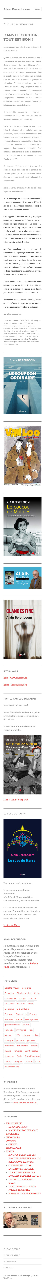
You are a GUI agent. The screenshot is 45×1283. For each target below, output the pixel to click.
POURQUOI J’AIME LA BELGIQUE (24, 1193)
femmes (8, 1019)
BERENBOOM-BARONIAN (21, 1162)
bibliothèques (17, 323)
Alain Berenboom (17, 9)
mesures (7, 334)
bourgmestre (9, 326)
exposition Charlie (11, 328)
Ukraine (28, 1061)
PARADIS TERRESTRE (19, 1190)
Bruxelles (9, 993)
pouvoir (31, 1040)
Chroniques (36, 321)
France (19, 1019)
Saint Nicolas (31, 1051)
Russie (7, 1051)
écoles (31, 326)
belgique (26, 988)
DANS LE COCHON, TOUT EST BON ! (21, 37)
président (9, 1045)
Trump (7, 1061)
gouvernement (12, 1024)
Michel (14, 334)
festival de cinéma (26, 328)
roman (34, 1045)
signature (9, 1056)
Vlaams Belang (11, 1066)
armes (8, 323)
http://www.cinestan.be (15, 678)
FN (36, 328)
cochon (25, 326)
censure (18, 326)
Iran (31, 1030)
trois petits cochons (18, 342)
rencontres (22, 1045)
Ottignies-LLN (33, 334)
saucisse (16, 339)
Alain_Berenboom (11, 321)
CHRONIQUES (13, 1137)
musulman (22, 334)
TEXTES (10, 1151)
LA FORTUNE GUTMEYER (21, 1169)
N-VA (17, 1035)
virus (37, 1061)
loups (27, 331)
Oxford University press (13, 336)
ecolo (30, 1003)
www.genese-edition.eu (25, 1102)
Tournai (7, 342)
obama (26, 1035)
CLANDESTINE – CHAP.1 (20, 1165)
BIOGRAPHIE (12, 1134)
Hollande (9, 1030)
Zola (16, 344)
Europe (33, 1014)
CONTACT (11, 1141)
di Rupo (21, 1003)
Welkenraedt (9, 344)
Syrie (19, 1056)
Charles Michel (24, 993)
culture (32, 998)
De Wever (9, 1003)
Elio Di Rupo (23, 1009)
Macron (8, 1035)
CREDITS (12, 1144)
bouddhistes (29, 323)
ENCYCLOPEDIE (13, 1148)
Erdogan (8, 1014)
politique (9, 1040)
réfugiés (18, 1051)
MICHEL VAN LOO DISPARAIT (23, 1130)
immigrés (21, 1030)
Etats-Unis (21, 1014)
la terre (17, 331)
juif (11, 331)
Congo (22, 998)
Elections (9, 1009)
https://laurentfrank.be (15, 685)
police (25, 336)
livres (22, 331)
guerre (26, 1024)
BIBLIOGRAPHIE (14, 1123)
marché (34, 331)
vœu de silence (33, 342)
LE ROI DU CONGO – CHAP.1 (22, 1186)
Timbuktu (33, 339)
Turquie (18, 1061)
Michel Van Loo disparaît (16, 799)
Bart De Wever (11, 988)
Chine (37, 993)
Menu (37, 9)
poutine (20, 1040)
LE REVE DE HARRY (18, 1127)
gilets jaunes (31, 1019)
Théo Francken (32, 1056)
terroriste (24, 339)
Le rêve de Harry (12, 925)
